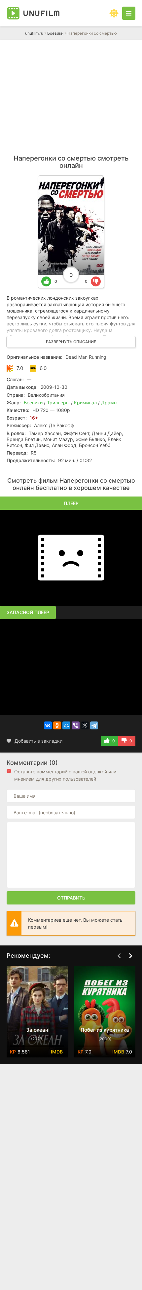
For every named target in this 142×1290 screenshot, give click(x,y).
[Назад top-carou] (119, 956)
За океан (37, 1030)
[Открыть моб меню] (128, 13)
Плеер (71, 503)
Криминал (85, 402)
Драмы (109, 402)
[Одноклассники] (57, 725)
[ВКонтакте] (48, 725)
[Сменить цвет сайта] (114, 13)
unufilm (41, 13)
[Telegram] (94, 725)
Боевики (55, 33)
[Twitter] (85, 725)
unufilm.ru (34, 33)
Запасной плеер (28, 612)
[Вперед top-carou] (130, 956)
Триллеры (58, 402)
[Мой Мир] (66, 725)
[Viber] (76, 725)
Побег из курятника (105, 1030)
